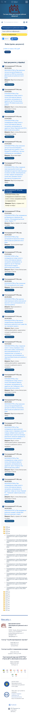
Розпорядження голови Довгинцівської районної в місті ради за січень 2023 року (17, 588)
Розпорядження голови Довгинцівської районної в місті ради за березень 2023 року (17, 579)
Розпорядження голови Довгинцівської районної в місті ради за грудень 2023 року (17, 536)
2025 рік (7, 529)
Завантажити (9, 84)
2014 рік (7, 608)
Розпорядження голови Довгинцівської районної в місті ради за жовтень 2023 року (17, 546)
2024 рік (7, 531)
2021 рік (7, 594)
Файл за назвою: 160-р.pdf (12, 48)
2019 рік (7, 598)
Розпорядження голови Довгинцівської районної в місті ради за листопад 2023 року (17, 541)
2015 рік (7, 606)
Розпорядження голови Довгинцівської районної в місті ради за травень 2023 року (17, 570)
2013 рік (7, 610)
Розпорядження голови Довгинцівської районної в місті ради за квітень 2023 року (17, 574)
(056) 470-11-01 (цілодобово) (14, 645)
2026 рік (7, 527)
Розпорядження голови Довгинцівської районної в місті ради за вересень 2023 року (17, 551)
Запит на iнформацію (9, 34)
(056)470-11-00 (12, 634)
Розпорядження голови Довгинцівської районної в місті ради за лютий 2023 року (17, 584)
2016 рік (7, 604)
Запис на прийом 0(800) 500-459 (14, 662)
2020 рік (7, 596)
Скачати (7, 52)
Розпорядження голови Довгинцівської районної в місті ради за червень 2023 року (17, 565)
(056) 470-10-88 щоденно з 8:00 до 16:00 (14, 652)
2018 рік (7, 600)
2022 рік (7, 592)
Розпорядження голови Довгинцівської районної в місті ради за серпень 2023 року (17, 556)
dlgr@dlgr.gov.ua (13, 636)
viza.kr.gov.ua (14, 664)
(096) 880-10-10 (14, 642)
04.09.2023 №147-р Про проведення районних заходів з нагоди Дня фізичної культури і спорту (15, 512)
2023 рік (7, 533)
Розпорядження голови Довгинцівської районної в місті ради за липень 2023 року (17, 560)
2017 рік (7, 602)
